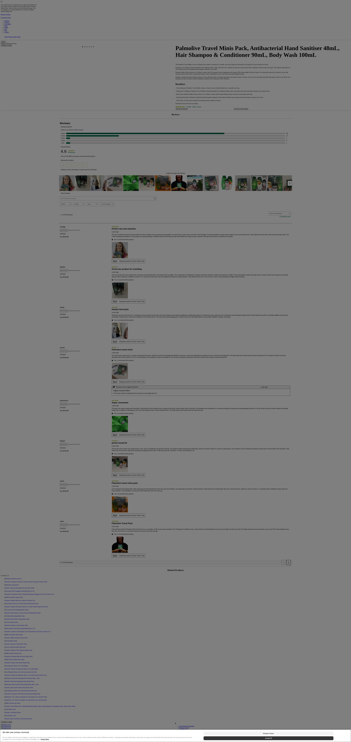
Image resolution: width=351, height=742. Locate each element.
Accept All (268, 738)
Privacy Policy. (45, 739)
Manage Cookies (268, 733)
